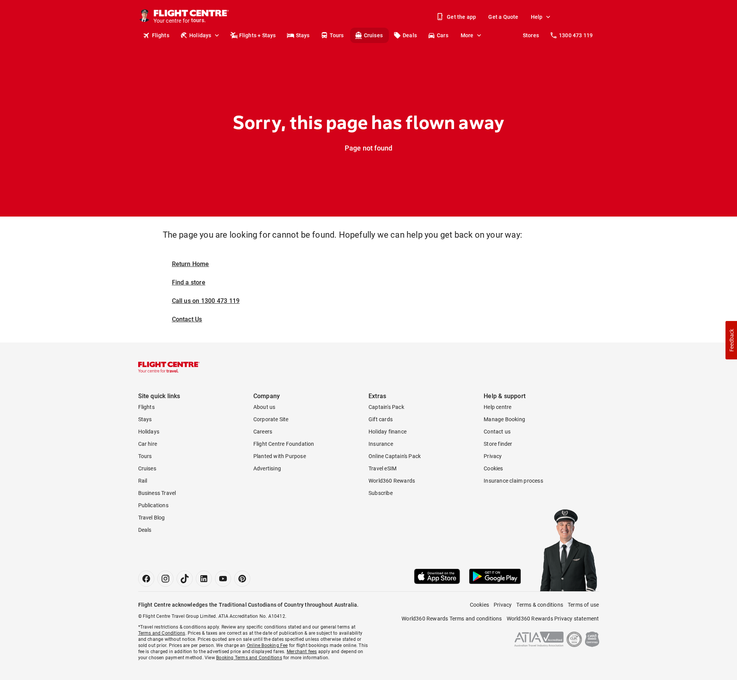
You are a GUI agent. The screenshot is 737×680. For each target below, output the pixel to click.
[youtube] (223, 579)
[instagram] (165, 579)
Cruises (373, 35)
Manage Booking (504, 419)
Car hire (147, 444)
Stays (303, 35)
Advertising (267, 468)
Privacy (493, 456)
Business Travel (157, 493)
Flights (160, 35)
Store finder (498, 444)
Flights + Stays (257, 35)
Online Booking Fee (267, 645)
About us (264, 407)
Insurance (380, 444)
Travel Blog (151, 518)
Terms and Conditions (161, 633)
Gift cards (380, 419)
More (467, 35)
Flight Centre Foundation (283, 444)
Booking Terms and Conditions (249, 657)
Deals (410, 35)
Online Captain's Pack (394, 456)
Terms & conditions (539, 605)
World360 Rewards (391, 481)
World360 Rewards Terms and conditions (452, 618)
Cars (442, 35)
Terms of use (583, 605)
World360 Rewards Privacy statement (553, 618)
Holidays (200, 35)
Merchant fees (302, 651)
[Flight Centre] (169, 367)
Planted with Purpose (279, 456)
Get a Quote (503, 17)
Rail (142, 481)
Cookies (493, 468)
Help (537, 17)
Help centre (497, 407)
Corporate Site (271, 419)
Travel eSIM (382, 468)
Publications (153, 505)
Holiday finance (387, 432)
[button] (731, 340)
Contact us (497, 432)
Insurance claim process (513, 481)
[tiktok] (185, 579)
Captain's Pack (386, 407)
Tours (337, 35)
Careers (262, 432)
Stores (531, 35)
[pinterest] (242, 579)
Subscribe (380, 493)
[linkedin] (204, 579)
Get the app (461, 17)
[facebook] (146, 579)
